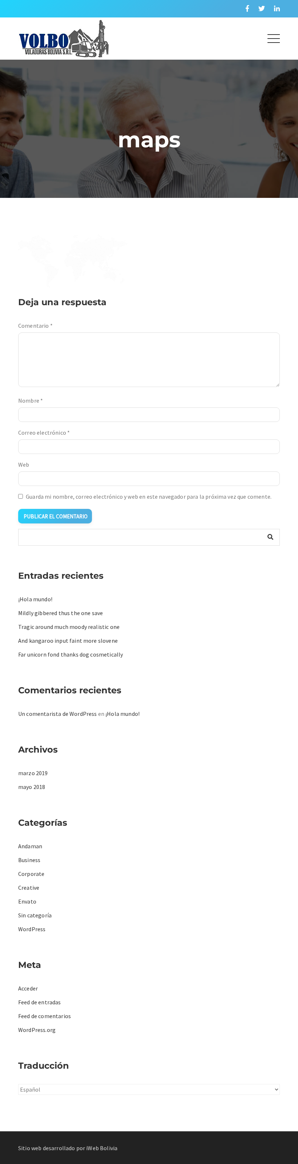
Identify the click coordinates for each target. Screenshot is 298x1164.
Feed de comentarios (44, 1016)
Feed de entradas (39, 1002)
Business (29, 860)
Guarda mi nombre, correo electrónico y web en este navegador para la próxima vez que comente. (148, 496)
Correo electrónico (44, 432)
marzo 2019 (33, 773)
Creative (28, 887)
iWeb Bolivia (101, 1148)
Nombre (30, 400)
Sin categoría (35, 915)
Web (23, 464)
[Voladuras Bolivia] (63, 37)
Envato (27, 901)
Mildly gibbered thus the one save (60, 613)
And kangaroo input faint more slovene (68, 640)
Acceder (28, 988)
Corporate (31, 873)
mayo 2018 (31, 786)
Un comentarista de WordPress (57, 713)
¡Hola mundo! (35, 599)
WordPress (31, 929)
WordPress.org (37, 1029)
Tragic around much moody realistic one (69, 626)
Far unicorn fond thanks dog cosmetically (70, 654)
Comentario (35, 325)
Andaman (30, 846)
